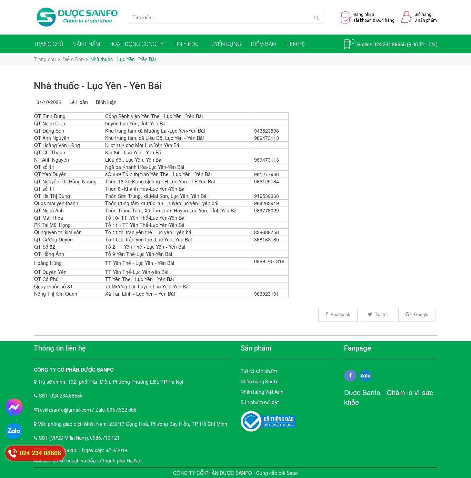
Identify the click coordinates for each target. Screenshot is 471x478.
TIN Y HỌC (186, 44)
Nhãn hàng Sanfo (260, 381)
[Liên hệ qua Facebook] (13, 407)
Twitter (381, 314)
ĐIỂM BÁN (263, 44)
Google (421, 314)
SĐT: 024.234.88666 (61, 396)
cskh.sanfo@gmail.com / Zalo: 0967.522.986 (88, 410)
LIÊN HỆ (295, 44)
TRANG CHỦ (48, 44)
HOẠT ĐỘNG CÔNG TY (137, 44)
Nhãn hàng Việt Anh (262, 392)
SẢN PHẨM (86, 44)
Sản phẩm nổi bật (260, 402)
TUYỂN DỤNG (224, 44)
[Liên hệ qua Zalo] (13, 431)
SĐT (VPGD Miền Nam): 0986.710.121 (79, 438)
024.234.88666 (389, 44)
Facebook (340, 314)
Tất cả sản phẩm (259, 371)
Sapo (292, 472)
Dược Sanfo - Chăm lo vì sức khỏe (388, 397)
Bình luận (105, 101)
